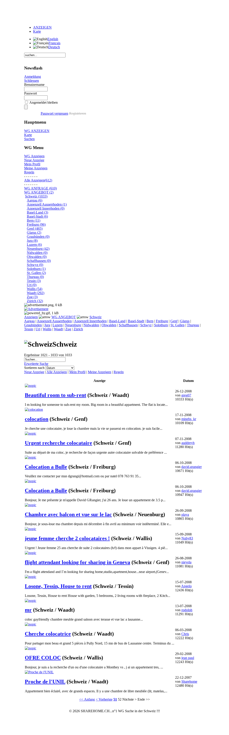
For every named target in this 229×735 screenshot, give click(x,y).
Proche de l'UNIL (45, 681)
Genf (174, 321)
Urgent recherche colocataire (58, 443)
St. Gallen (177, 325)
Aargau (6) (34, 200)
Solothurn (161, 325)
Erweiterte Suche (36, 364)
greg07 (186, 395)
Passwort (30, 93)
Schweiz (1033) (36, 196)
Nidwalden (91, 325)
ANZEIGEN (42, 27)
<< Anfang (87, 699)
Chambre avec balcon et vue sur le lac (68, 514)
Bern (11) (33, 220)
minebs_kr (188, 419)
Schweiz (95, 317)
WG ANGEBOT (63, 317)
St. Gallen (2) (36, 273)
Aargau (29, 321)
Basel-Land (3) (37, 212)
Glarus (184, 321)
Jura (47, 325)
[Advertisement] (114, 12)
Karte (37, 31)
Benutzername (34, 84)
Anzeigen (31, 317)
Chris (185, 634)
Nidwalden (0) (37, 253)
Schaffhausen (128, 325)
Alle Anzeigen (57, 372)
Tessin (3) (34, 281)
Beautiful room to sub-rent (55, 395)
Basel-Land (117, 321)
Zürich (78, 329)
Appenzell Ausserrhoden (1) (47, 204)
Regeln (29, 172)
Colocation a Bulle (46, 467)
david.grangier (191, 467)
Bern (149, 321)
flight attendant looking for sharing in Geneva (77, 562)
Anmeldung (32, 76)
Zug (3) (32, 297)
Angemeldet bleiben (43, 102)
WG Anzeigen (34, 156)
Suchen (29, 139)
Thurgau (193, 325)
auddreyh (188, 443)
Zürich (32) (35, 301)
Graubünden (33, 325)
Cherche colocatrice (48, 634)
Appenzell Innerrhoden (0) (45, 208)
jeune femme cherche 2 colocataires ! (67, 538)
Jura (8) (32, 240)
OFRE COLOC (43, 658)
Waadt (58, 329)
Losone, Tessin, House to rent (58, 586)
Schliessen (31, 80)
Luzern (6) (34, 244)
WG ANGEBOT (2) (38, 192)
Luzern (58, 325)
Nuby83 (187, 538)
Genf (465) (34, 228)
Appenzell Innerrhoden (90, 321)
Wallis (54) (34, 289)
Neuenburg (73, 325)
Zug (68, 329)
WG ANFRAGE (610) (40, 188)
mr (28, 610)
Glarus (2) (34, 232)
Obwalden (109, 325)
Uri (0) (31, 285)
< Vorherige (104, 699)
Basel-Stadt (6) (37, 216)
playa (185, 514)
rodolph (186, 610)
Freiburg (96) (36, 224)
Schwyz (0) (35, 265)
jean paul (187, 658)
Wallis (47, 329)
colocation (36, 419)
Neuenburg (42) (38, 249)
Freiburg (162, 321)
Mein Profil (32, 164)
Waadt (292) (35, 293)
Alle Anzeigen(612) (38, 180)
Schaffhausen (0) (39, 261)
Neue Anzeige (34, 160)
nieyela (186, 562)
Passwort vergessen (54, 113)
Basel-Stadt (136, 321)
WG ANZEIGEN (36, 131)
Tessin (28, 329)
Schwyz (146, 325)
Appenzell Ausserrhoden (54, 321)
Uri (38, 329)
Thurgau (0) (35, 277)
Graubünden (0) (38, 236)
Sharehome (189, 681)
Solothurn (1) (36, 269)
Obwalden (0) (37, 257)
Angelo (186, 586)
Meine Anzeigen (35, 168)
